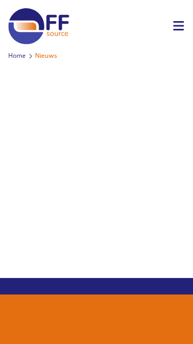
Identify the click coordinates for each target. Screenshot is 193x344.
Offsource (49, 26)
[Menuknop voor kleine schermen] (178, 26)
